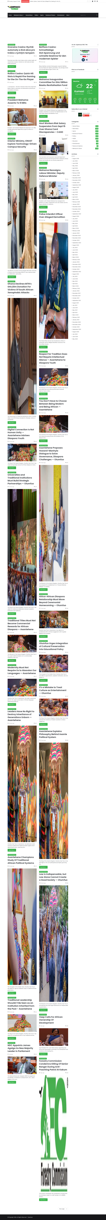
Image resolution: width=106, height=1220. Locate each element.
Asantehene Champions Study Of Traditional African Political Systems (21, 860)
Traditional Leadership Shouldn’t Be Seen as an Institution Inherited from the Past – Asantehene (21, 1004)
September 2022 (77, 271)
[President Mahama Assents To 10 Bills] (22, 117)
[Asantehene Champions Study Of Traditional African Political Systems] (22, 926)
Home (10, 15)
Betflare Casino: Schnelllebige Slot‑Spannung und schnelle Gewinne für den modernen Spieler (52, 53)
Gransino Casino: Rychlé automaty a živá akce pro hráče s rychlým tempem (21, 50)
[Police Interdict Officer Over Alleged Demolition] (53, 280)
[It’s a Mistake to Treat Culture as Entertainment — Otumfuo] (53, 707)
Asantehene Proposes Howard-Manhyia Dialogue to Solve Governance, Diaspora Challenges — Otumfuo (51, 453)
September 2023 (77, 242)
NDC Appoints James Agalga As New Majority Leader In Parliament (20, 1048)
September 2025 (77, 185)
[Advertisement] (53, 31)
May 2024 (75, 223)
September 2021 (77, 300)
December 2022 (77, 264)
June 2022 (75, 278)
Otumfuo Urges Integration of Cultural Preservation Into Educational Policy (53, 646)
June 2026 (75, 163)
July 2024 (75, 218)
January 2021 (76, 319)
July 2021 (75, 305)
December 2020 (77, 322)
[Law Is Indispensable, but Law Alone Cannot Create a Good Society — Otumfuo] (53, 943)
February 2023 (76, 259)
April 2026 (75, 168)
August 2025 (76, 187)
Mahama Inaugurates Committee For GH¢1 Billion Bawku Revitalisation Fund (53, 82)
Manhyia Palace (43, 351)
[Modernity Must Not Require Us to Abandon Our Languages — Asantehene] (22, 687)
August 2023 (76, 245)
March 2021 (75, 315)
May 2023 (75, 252)
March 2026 (76, 170)
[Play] (83, 60)
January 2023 (76, 262)
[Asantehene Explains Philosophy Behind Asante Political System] (53, 801)
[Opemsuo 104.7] (14, 8)
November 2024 (77, 209)
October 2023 (76, 240)
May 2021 (75, 310)
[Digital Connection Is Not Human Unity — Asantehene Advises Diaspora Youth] (22, 452)
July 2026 (75, 161)
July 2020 (75, 334)
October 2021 (76, 298)
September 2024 (77, 213)
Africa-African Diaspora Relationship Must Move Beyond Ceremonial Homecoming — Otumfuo (52, 601)
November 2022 (77, 266)
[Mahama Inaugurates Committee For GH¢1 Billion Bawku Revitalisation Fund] (53, 99)
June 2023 (75, 250)
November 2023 (77, 238)
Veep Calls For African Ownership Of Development (51, 1020)
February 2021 (76, 317)
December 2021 (76, 293)
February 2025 (76, 201)
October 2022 (76, 269)
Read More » (12, 66)
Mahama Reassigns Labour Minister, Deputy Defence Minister (52, 173)
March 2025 (76, 199)
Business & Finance (50, 15)
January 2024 (76, 233)
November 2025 (77, 180)
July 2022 (75, 276)
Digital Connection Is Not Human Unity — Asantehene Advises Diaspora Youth (21, 434)
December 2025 (77, 177)
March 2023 (76, 257)
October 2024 (76, 211)
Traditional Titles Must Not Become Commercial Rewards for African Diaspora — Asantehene (22, 625)
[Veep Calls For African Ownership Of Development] (53, 1037)
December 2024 (77, 206)
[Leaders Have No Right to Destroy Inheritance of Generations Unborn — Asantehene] (22, 784)
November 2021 (76, 295)
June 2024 (75, 221)
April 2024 (75, 226)
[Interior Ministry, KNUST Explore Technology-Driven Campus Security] (22, 210)
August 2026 (76, 158)
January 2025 (76, 204)
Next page (61, 1208)
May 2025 (75, 194)
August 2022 (76, 274)
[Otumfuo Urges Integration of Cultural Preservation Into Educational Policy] (53, 663)
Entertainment (60, 15)
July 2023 (75, 247)
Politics (36, 15)
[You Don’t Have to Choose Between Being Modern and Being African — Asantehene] (53, 424)
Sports (42, 15)
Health (74, 138)
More (68, 15)
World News (75, 128)
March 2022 (76, 286)
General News (29, 15)
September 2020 (77, 329)
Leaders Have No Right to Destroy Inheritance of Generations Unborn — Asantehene (21, 716)
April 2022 (75, 283)
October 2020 (76, 327)
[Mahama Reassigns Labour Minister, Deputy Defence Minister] (53, 190)
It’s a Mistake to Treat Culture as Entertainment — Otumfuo (52, 690)
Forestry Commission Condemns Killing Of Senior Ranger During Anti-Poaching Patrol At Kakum (53, 1065)
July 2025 (75, 189)
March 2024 (76, 228)
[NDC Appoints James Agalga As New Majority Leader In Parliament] (22, 1065)
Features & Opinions (77, 146)
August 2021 (76, 302)
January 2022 (76, 290)
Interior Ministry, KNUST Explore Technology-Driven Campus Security (22, 143)
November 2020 (77, 324)
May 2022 (75, 281)
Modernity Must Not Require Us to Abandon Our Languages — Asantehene (22, 670)
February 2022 (76, 288)
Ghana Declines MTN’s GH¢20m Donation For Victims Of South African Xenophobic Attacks (20, 288)
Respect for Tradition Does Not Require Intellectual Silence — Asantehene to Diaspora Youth (53, 358)
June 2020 (75, 336)
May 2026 (75, 165)
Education (75, 141)
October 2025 (76, 182)
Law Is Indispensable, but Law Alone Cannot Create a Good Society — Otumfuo (53, 877)
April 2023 (75, 254)
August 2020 (76, 331)
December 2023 (77, 235)
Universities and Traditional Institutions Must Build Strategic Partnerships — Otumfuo (21, 479)
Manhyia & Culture (18, 15)
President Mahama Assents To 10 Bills (18, 101)
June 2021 (75, 307)
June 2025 (75, 192)
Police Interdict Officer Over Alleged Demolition (52, 215)
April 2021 (75, 312)
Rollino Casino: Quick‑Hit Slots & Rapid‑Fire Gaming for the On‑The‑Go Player (21, 76)
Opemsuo (30, 1217)
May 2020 (75, 339)
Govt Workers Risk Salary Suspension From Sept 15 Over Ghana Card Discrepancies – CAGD (52, 1)
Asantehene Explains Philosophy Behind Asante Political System (53, 734)
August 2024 (76, 216)
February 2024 (76, 230)
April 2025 (75, 197)
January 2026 (76, 175)
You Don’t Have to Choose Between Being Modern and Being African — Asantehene (53, 405)
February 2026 (76, 173)
